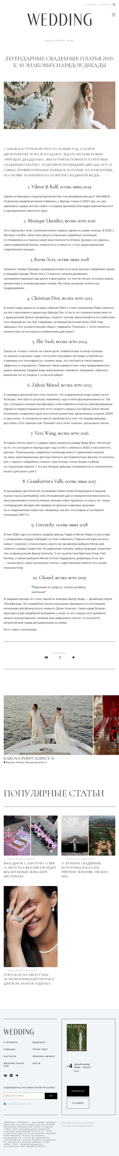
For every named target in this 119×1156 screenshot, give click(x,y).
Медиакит (39, 1042)
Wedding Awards (44, 1056)
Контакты (105, 5)
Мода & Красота (55, 41)
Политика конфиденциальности (78, 1125)
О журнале (91, 5)
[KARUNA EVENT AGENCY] (53, 760)
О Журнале (11, 1042)
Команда (9, 1049)
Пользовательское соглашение (77, 1122)
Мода (70, 41)
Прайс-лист (40, 1049)
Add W (37, 1063)
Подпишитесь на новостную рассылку (29, 1088)
